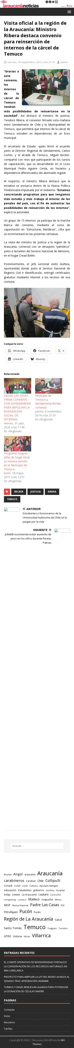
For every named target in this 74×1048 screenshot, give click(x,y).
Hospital (60, 890)
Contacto (9, 1009)
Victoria (17, 936)
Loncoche (55, 894)
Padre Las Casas (44, 904)
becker (18, 491)
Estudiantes (24, 890)
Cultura (33, 885)
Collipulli (52, 880)
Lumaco (22, 899)
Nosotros (9, 1022)
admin (64, 62)
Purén (37, 912)
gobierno (38, 890)
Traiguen (52, 928)
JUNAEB (16, 894)
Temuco (12, 499)
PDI (62, 905)
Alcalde (8, 874)
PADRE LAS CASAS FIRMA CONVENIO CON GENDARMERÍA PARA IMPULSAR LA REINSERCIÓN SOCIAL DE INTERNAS (17, 407)
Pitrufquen (11, 912)
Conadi (8, 885)
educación (10, 890)
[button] (68, 11)
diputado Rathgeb (48, 885)
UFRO (7, 936)
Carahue (31, 881)
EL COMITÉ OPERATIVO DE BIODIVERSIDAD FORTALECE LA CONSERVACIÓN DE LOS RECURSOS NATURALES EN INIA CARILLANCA (35, 966)
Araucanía (50, 873)
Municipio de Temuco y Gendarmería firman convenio (48, 401)
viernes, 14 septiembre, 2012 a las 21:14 (31, 62)
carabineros (14, 880)
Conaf (17, 885)
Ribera (52, 491)
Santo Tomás (13, 928)
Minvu (58, 899)
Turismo (63, 928)
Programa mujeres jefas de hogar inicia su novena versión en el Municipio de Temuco (17, 461)
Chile (40, 881)
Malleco (34, 899)
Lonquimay (10, 899)
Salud (58, 919)
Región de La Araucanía (28, 919)
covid (25, 885)
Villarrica (41, 935)
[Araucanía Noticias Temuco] (37, 5)
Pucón (26, 911)
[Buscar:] (37, 846)
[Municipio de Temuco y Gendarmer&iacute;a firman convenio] (48, 386)
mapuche (47, 899)
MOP (7, 905)
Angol (18, 874)
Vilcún (27, 936)
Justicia (35, 491)
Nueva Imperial (20, 905)
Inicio (7, 1016)
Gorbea (50, 890)
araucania (30, 874)
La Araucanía (29, 894)
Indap (7, 894)
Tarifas (8, 1028)
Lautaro (43, 894)
